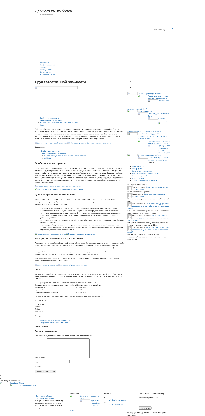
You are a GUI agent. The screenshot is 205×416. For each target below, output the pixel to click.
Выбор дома (137, 168)
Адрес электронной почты (149, 397)
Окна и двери (138, 178)
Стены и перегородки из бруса (149, 93)
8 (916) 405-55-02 (116, 404)
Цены (42, 125)
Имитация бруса (49, 44)
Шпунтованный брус (55, 320)
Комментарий (41, 357)
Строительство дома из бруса (144, 180)
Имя (37, 362)
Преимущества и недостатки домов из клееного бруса (164, 149)
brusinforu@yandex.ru (117, 400)
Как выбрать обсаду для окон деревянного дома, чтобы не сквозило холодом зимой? (152, 136)
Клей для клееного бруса (164, 119)
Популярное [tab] (140, 82)
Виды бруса (47, 27)
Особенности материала (49, 118)
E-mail (38, 366)
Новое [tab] (137, 87)
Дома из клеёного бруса (142, 171)
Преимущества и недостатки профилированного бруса (159, 142)
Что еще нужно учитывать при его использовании (59, 122)
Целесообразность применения (52, 120)
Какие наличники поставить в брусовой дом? (144, 131)
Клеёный (46, 39)
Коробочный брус (54, 322)
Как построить (48, 50)
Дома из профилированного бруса (146, 173)
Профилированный (50, 33)
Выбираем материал (51, 56)
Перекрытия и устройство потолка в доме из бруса (158, 97)
